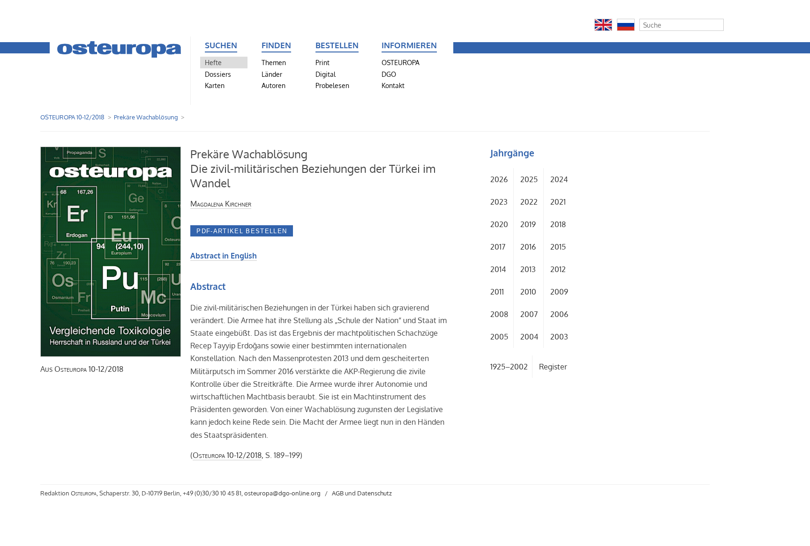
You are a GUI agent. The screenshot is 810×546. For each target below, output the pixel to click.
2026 (499, 179)
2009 (559, 291)
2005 (499, 336)
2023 (499, 202)
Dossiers (218, 74)
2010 (528, 291)
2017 (497, 246)
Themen (274, 62)
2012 (558, 269)
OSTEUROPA (401, 62)
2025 (529, 179)
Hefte (213, 62)
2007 (529, 314)
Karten (215, 85)
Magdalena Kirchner (220, 203)
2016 (528, 246)
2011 (497, 291)
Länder (272, 74)
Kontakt (393, 85)
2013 (528, 269)
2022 (529, 202)
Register (553, 366)
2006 (559, 314)
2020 (499, 224)
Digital (325, 74)
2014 (498, 269)
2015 (558, 246)
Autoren (273, 85)
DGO (389, 74)
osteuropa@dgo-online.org (282, 493)
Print (322, 62)
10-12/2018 (88, 369)
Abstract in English (223, 255)
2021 (558, 202)
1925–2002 (509, 366)
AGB (338, 493)
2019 (528, 224)
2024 (559, 179)
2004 (529, 336)
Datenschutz (374, 493)
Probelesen (332, 85)
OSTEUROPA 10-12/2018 (72, 117)
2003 (559, 336)
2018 (558, 224)
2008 (499, 314)
